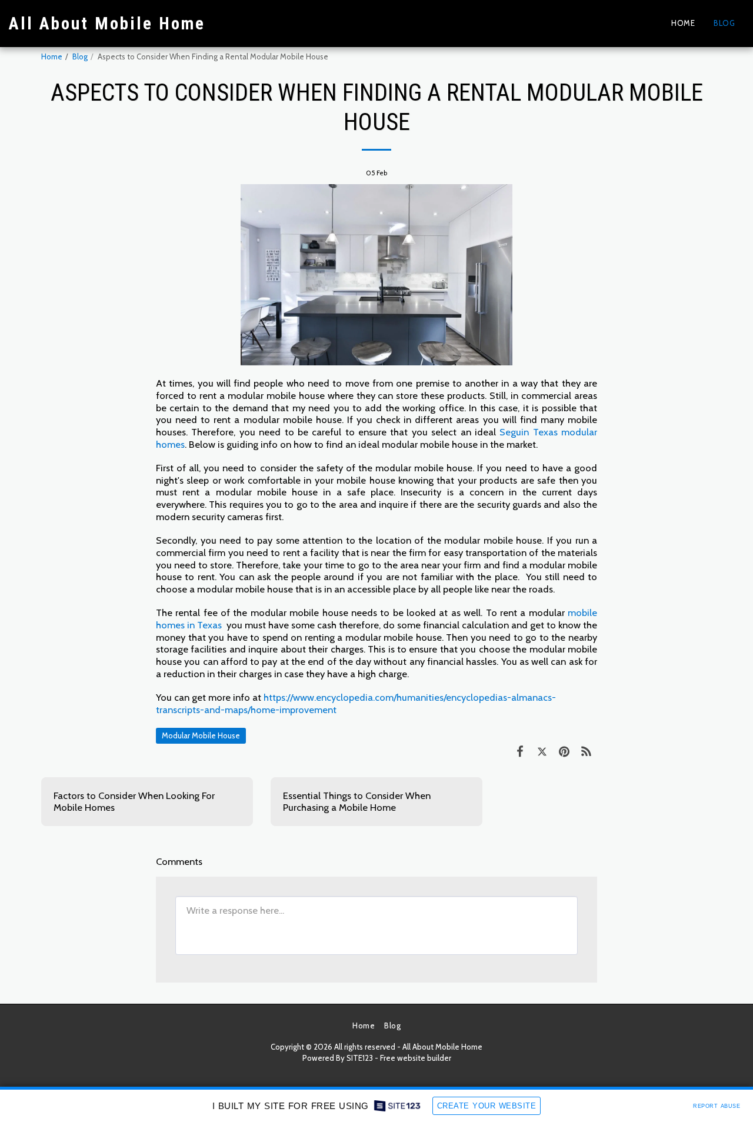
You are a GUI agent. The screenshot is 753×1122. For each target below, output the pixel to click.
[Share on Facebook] (520, 751)
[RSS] (586, 751)
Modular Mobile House (201, 735)
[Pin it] (564, 751)
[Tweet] (542, 751)
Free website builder (415, 1058)
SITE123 (359, 1058)
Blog (80, 56)
